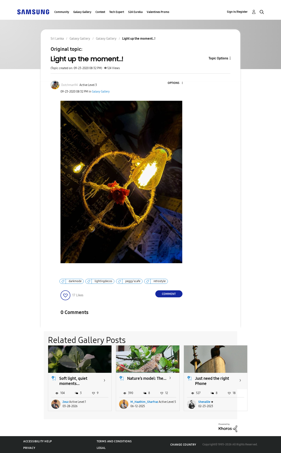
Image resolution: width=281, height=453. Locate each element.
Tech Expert (116, 12)
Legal (101, 448)
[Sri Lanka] (33, 12)
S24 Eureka (135, 12)
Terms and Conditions (114, 441)
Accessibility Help (37, 441)
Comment (169, 294)
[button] (175, 83)
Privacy (29, 448)
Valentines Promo (158, 12)
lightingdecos (103, 281)
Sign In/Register (237, 12)
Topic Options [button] (218, 58)
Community (61, 12)
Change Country (183, 444)
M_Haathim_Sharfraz (144, 402)
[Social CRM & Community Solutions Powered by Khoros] (228, 427)
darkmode (75, 281)
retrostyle (159, 281)
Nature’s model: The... (146, 378)
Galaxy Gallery (82, 12)
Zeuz (66, 402)
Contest (100, 12)
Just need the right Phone (212, 381)
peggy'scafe (132, 281)
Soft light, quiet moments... (73, 381)
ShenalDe (204, 402)
